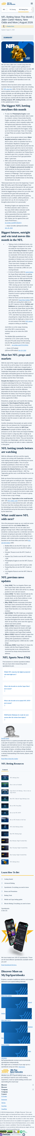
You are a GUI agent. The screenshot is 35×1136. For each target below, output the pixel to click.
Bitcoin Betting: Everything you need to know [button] (17, 903)
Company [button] (4, 1089)
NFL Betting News (23, 9)
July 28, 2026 (9, 228)
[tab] (17, 674)
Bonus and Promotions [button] (10, 891)
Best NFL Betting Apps (16, 833)
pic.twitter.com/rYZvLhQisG (20, 345)
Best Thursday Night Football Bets (18, 847)
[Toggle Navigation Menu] (32, 3)
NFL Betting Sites (14, 777)
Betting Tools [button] (8, 895)
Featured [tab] (5, 769)
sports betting (29, 272)
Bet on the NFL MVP (15, 812)
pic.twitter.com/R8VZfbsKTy (13, 223)
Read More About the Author (9, 758)
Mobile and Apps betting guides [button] (13, 899)
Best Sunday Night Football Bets (18, 854)
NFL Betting (13, 9)
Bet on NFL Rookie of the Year (18, 819)
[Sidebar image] (5, 777)
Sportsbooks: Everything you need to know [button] (16, 887)
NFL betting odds (13, 500)
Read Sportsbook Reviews (9, 965)
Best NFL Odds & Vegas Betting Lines (19, 798)
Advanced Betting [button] (9, 883)
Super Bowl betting (24, 300)
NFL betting (29, 321)
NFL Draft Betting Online (16, 826)
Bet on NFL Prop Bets (15, 805)
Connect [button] (4, 1094)
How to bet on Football (16, 784)
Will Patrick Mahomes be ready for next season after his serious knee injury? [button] (16, 716)
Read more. (22, 1067)
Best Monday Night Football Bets (18, 840)
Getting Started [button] (8, 879)
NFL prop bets (8, 89)
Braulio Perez (10, 26)
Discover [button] (4, 1085)
